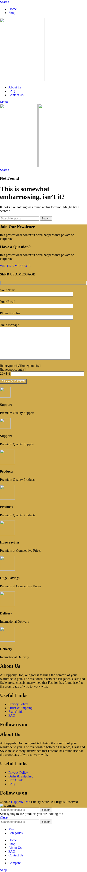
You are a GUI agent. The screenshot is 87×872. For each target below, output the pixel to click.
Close (4, 817)
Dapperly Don (20, 802)
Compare (14, 863)
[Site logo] (22, 80)
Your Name (7, 290)
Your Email (7, 301)
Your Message (9, 325)
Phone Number (10, 313)
